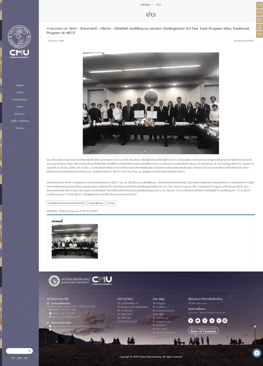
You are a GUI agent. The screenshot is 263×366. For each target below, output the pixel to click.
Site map (161, 329)
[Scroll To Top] (257, 362)
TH (13, 358)
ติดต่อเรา (20, 128)
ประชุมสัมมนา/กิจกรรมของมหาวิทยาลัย (66, 203)
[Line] (224, 320)
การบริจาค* (126, 311)
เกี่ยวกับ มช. (161, 318)
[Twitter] (204, 320)
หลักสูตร (160, 303)
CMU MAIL (126, 314)
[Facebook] (190, 320)
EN (19, 358)
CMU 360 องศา (198, 303)
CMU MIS (125, 318)
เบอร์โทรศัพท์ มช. (129, 303)
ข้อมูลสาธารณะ (163, 321)
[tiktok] (211, 320)
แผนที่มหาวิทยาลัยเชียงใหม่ (134, 307)
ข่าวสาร (159, 314)
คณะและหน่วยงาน (164, 311)
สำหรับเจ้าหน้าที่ (128, 321)
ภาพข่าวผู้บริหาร (96, 203)
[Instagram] (218, 320)
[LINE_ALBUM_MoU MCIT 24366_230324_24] (75, 241)
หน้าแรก (145, 4)
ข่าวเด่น (110, 203)
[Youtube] (197, 320)
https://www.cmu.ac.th (212, 312)
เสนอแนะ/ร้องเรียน (165, 332)
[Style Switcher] (259, 12)
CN (25, 358)
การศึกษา (160, 307)
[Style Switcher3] (259, 5)
